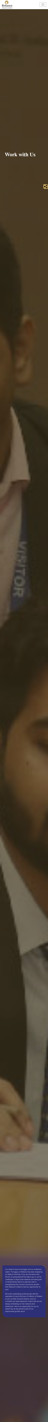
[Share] (45, 186)
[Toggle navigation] (43, 4)
